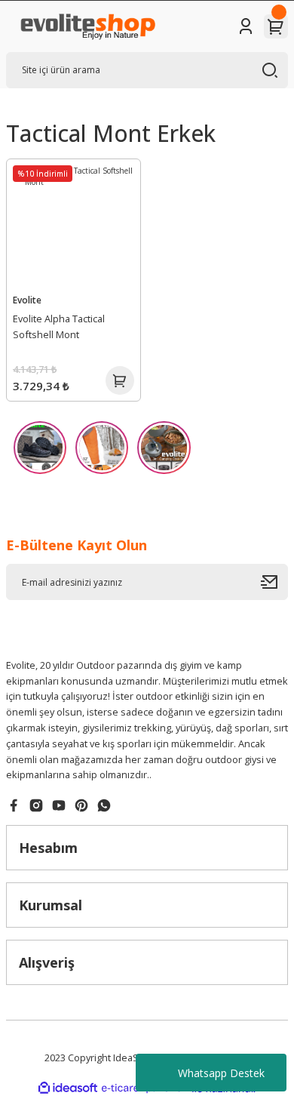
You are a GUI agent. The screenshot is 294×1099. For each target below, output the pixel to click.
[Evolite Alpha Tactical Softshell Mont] (73, 226)
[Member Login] (246, 26)
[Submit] (274, 582)
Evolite (27, 300)
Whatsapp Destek (221, 1073)
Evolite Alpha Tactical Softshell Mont (59, 326)
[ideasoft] (68, 1088)
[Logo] (87, 26)
